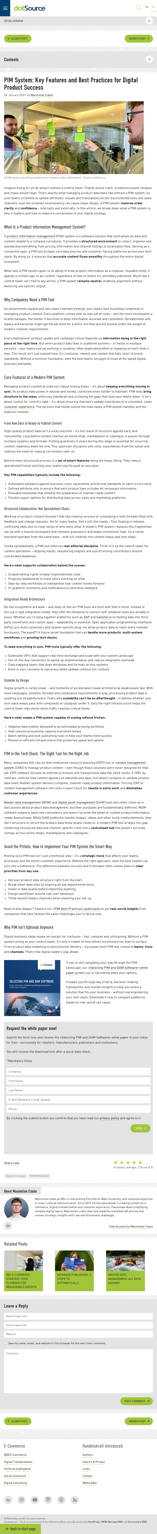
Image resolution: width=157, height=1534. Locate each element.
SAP (87, 617)
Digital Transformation (18, 1462)
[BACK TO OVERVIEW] (150, 1411)
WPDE (104, 1522)
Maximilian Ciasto (41, 95)
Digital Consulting (15, 1483)
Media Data (89, 1483)
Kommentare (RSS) (137, 1522)
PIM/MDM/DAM (39, 1176)
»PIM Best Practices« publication (76, 909)
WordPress (93, 1522)
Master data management (22, 802)
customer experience (19, 407)
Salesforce (104, 617)
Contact (87, 1476)
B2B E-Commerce (15, 1454)
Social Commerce (15, 1476)
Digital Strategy (15, 1176)
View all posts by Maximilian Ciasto (131, 1226)
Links (86, 1469)
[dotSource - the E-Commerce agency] (30, 8)
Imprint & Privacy (94, 1462)
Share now (11, 1163)
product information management (31, 236)
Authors (88, 1454)
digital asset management (76, 802)
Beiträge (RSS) (115, 1522)
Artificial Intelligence (17, 1469)
